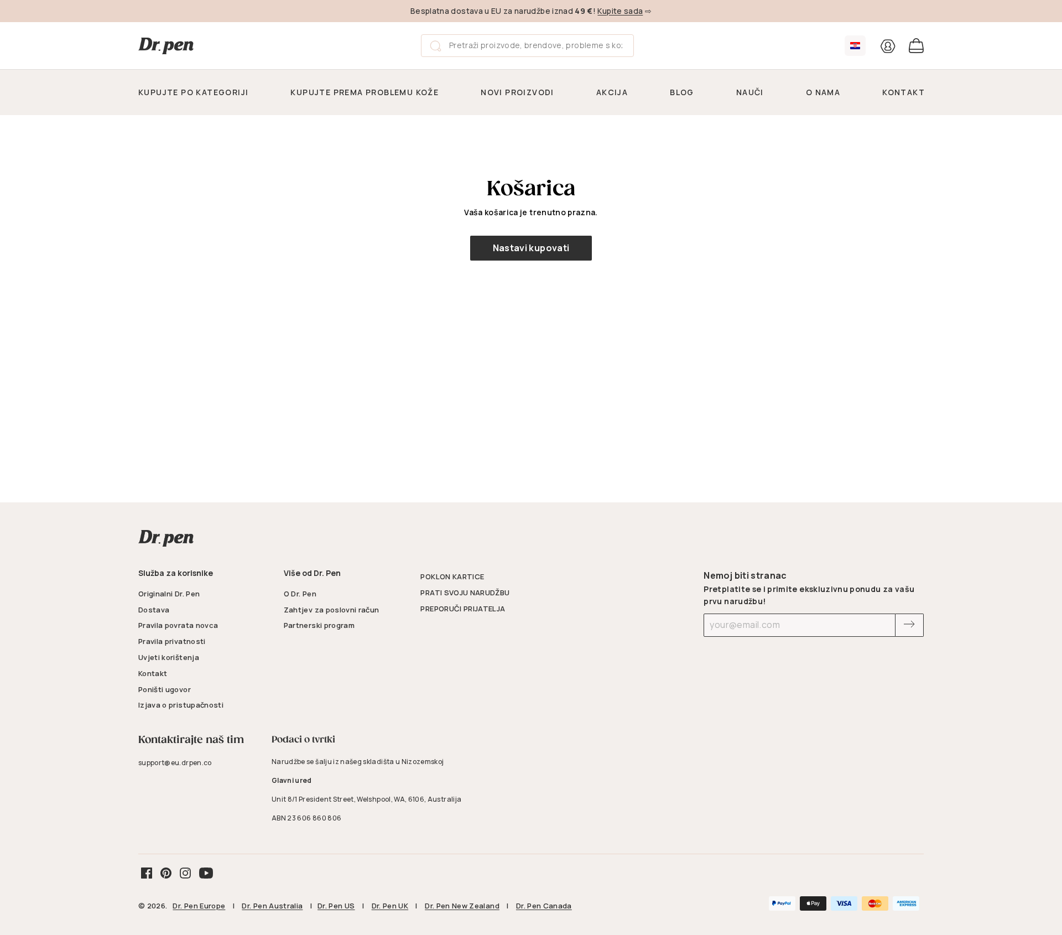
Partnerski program (319, 625)
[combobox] (527, 45)
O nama (823, 92)
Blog (682, 92)
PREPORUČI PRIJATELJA (462, 609)
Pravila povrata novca (178, 625)
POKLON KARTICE (452, 576)
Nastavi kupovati (531, 248)
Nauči (750, 92)
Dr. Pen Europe (199, 906)
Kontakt (903, 92)
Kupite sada (620, 11)
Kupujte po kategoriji (193, 92)
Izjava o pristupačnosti (180, 705)
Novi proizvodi (517, 92)
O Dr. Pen (300, 594)
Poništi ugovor (164, 689)
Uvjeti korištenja (168, 657)
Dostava (153, 610)
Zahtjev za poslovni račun (331, 610)
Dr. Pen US (336, 906)
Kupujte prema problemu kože (364, 92)
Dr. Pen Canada (544, 906)
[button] (855, 46)
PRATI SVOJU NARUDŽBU (464, 593)
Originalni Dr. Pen (169, 594)
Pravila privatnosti (172, 641)
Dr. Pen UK (390, 906)
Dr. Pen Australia (272, 906)
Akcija (612, 92)
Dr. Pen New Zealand (462, 906)
